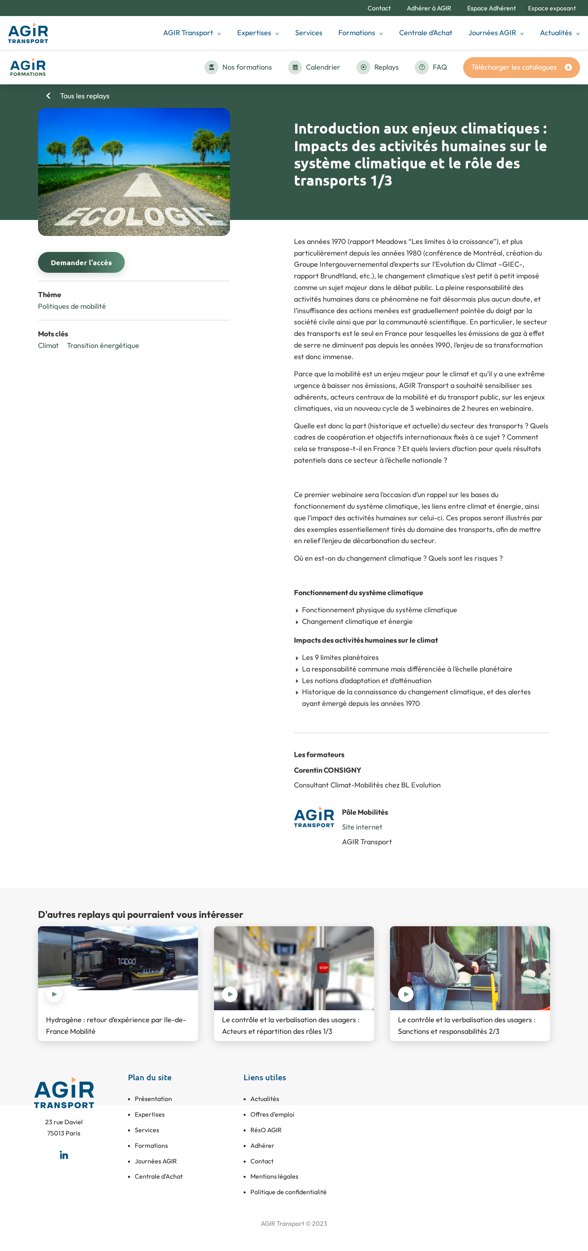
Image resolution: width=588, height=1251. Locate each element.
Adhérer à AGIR (429, 8)
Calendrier (323, 67)
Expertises (254, 32)
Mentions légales (274, 1176)
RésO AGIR (266, 1130)
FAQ (440, 67)
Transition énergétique (103, 345)
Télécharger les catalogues (514, 67)
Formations (356, 32)
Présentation (153, 1099)
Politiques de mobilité (72, 306)
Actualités (556, 32)
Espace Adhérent (491, 8)
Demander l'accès (81, 262)
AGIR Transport (188, 32)
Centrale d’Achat (425, 32)
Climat (48, 345)
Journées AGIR (492, 32)
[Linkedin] (64, 1155)
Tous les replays (84, 95)
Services (308, 32)
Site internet (362, 826)
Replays (386, 67)
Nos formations (247, 67)
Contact (379, 8)
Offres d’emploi (272, 1114)
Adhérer (262, 1145)
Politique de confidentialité (288, 1192)
